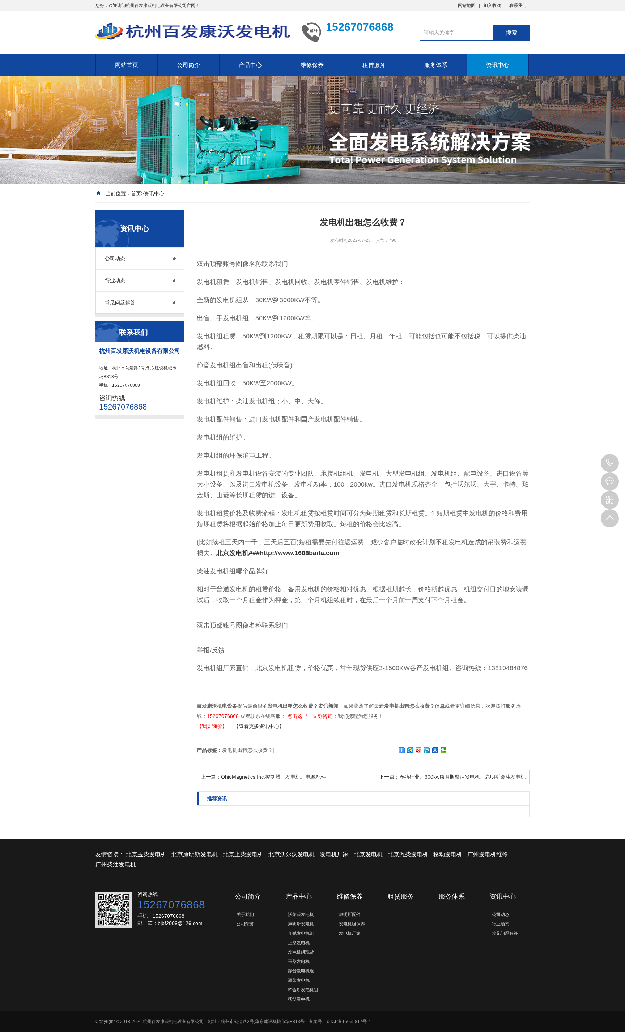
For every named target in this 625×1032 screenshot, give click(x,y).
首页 (136, 193)
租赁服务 (374, 65)
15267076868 (610, 463)
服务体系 (435, 65)
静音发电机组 (301, 970)
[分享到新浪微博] (419, 750)
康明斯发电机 (301, 923)
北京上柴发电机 (243, 854)
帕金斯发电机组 (303, 989)
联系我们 (518, 5)
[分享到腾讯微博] (427, 750)
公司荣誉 (245, 923)
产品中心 (250, 65)
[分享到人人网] (435, 750)
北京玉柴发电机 (146, 854)
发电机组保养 (352, 923)
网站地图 (466, 5)
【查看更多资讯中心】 (259, 726)
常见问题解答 (120, 302)
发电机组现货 (301, 952)
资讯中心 (497, 65)
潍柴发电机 (299, 980)
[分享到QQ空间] (410, 750)
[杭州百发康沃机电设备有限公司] (193, 32)
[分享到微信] (444, 750)
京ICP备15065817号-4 (348, 1021)
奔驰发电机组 (301, 933)
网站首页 (126, 65)
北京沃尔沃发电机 (291, 854)
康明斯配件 (350, 914)
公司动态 (115, 258)
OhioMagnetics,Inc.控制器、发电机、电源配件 (273, 777)
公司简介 (188, 65)
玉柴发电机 (299, 961)
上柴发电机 (299, 942)
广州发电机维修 (487, 854)
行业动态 (115, 280)
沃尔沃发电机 (301, 914)
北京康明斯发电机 (194, 854)
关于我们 (245, 914)
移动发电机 (447, 854)
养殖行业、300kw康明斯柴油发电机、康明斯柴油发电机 (462, 777)
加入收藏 (492, 5)
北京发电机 (368, 854)
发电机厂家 (334, 854)
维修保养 (312, 65)
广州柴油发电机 (115, 864)
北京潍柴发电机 (408, 854)
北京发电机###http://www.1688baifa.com (277, 553)
